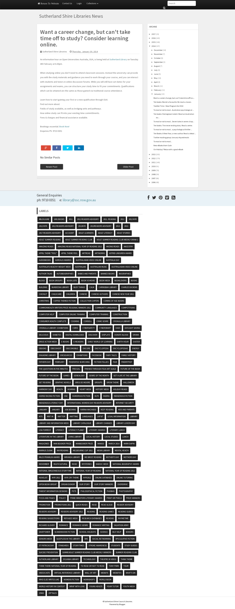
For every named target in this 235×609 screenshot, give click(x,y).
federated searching (79, 362)
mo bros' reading (93, 457)
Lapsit (100, 416)
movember (44, 464)
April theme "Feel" (48, 253)
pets (74, 491)
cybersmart (105, 328)
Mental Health (122, 450)
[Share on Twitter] (68, 147)
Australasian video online (89, 260)
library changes (104, 423)
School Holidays (87, 532)
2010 (153, 166)
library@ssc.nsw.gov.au (79, 200)
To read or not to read (92, 566)
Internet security (125, 403)
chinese (83, 294)
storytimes (78, 545)
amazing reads (46, 246)
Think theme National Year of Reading (57, 566)
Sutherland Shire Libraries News (71, 16)
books (134, 280)
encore (86, 348)
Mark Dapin (129, 443)
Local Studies (111, 436)
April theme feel (69, 253)
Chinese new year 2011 (123, 294)
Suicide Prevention (48, 552)
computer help (46, 314)
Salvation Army (121, 525)
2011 (153, 162)
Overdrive (123, 484)
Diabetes (57, 334)
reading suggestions (49, 518)
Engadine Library (47, 355)
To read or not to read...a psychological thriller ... (172, 129)
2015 (153, 42)
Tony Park (114, 566)
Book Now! (64, 126)
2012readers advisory (100, 226)
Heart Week (85, 389)
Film (115, 362)
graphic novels (63, 382)
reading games (106, 511)
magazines (44, 443)
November (158, 54)
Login (79, 3)
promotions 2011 (63, 504)
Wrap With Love (77, 586)
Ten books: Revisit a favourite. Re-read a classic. (172, 102)
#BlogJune (44, 219)
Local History (93, 436)
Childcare (56, 294)
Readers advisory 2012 (72, 511)
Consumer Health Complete (52, 321)
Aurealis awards (63, 260)
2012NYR (82, 226)
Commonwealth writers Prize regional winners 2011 (65, 307)
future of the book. (49, 375)
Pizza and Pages (47, 498)
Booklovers (120, 280)
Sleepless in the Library (68, 538)
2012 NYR (133, 219)
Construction (120, 314)
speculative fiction (125, 538)
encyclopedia (102, 348)
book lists (72, 280)
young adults (95, 586)
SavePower (44, 532)
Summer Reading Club (126, 552)
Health (59, 389)
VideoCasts (44, 572)
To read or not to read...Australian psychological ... (173, 110)
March (156, 86)
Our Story (84, 484)
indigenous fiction (123, 396)
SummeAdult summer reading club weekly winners (86, 552)
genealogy (79, 375)
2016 (153, 38)
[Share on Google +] (46, 147)
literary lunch (117, 430)
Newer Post (51, 166)
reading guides (125, 511)
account (69, 233)
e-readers (78, 341)
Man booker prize (62, 443)
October (157, 58)
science (104, 532)
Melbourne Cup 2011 (83, 450)
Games (66, 375)
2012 (153, 158)
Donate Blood (121, 334)
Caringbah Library (108, 287)
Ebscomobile (72, 348)
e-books (65, 341)
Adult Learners (86, 233)
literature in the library (51, 436)
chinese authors (99, 294)
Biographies (125, 273)
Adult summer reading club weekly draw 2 (117, 239)
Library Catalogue (82, 423)
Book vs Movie (88, 280)
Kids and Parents (126, 409)
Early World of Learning (100, 341)
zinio (41, 593)
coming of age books (113, 300)
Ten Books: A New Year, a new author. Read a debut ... (174, 133)
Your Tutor (113, 586)
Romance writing (101, 525)
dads (118, 328)
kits (41, 416)
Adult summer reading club (78, 239)
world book (105, 579)
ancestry (128, 246)
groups (98, 382)
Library (133, 416)
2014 (153, 46)
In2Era (106, 396)
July (155, 70)
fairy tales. (111, 355)
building (43, 287)
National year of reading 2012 (120, 470)
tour (126, 566)
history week (102, 389)
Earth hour (123, 341)
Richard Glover (47, 525)
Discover (92, 334)
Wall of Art (90, 572)
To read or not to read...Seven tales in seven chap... (173, 121)
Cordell (88, 321)
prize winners (133, 498)
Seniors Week (45, 538)
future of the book (130, 369)
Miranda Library (72, 457)
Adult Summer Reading (50, 239)
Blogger (122, 604)
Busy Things (79, 287)
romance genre (80, 525)
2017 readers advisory (50, 233)
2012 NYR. (43, 226)
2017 (153, 34)
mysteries (86, 464)
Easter (136, 341)
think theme (127, 559)
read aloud (107, 504)
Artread (86, 253)
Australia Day (112, 260)
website (104, 572)
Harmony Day (45, 389)
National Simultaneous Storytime (55, 470)
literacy (60, 430)
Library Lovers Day (125, 423)
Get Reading (45, 382)
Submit (164, 8)
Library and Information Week (54, 423)
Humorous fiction (81, 396)
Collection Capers (89, 300)
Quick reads (81, 504)
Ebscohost (56, 348)
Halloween (128, 382)
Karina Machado (88, 409)
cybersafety (88, 328)
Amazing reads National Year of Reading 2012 (80, 246)
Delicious (43, 334)
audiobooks (45, 260)
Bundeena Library (60, 287)
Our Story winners (103, 484)
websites (117, 572)
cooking (75, 321)
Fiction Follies (101, 362)
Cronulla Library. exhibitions (53, 328)
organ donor (68, 484)
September (158, 62)
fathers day (45, 362)
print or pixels (114, 498)
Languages (87, 416)
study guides (131, 545)
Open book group (48, 484)
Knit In (50, 416)
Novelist (43, 477)
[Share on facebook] (56, 147)
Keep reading (107, 409)
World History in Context (52, 586)
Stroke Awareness (98, 545)
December (158, 50)
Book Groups (55, 280)
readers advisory (47, 511)
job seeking (70, 409)
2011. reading (109, 219)
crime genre (102, 321)
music (74, 464)
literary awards (97, 430)
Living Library (75, 436)
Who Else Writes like (49, 579)
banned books (107, 273)
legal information (117, 416)
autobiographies (65, 273)
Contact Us (67, 3)
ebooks (42, 348)
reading (91, 511)
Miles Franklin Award (49, 457)
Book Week (104, 280)
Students (115, 545)
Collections (91, 3)
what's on (130, 572)
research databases (92, 518)
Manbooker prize (84, 443)
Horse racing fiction (49, 396)
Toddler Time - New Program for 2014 (168, 106)
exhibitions (82, 355)
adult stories (123, 233)
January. (56, 409)
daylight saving (132, 328)
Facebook (97, 355)
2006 (153, 182)
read (94, 504)
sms (86, 538)
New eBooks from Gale (162, 145)
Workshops (89, 579)
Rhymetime (123, 518)
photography (126, 491)
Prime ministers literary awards (86, 498)
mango (101, 443)
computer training (98, 314)
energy (135, 348)
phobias (110, 491)
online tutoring (124, 477)
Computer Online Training (72, 314)
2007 (153, 178)
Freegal (76, 369)
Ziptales (52, 593)
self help (116, 532)
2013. (126, 226)
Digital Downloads (75, 334)
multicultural (60, 464)
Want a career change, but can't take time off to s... (174, 98)
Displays (106, 334)
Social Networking (101, 538)
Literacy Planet (76, 430)
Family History (128, 355)
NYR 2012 (56, 477)
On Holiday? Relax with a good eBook (168, 149)
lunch (125, 436)
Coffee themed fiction (64, 300)
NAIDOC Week (102, 464)
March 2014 (114, 443)
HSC (66, 396)
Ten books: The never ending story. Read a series (172, 125)
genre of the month (99, 375)
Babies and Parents (87, 273)
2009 (153, 170)
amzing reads (112, 246)
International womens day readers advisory (89, 403)
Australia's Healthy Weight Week (55, 266)
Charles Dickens (129, 287)
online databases (103, 477)
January (157, 94)
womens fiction (71, 579)
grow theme (113, 382)
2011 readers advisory (88, 219)
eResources (66, 355)
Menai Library (103, 450)
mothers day (130, 457)
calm (91, 287)
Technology (89, 559)
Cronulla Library (121, 321)
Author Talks (45, 273)
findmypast (126, 362)
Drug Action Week (48, 341)
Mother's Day (112, 457)
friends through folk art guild (100, 369)
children (70, 294)
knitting (74, 416)
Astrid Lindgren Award (120, 253)
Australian (80, 266)
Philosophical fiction (91, 491)
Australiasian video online (124, 266)
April (156, 82)
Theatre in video (108, 559)
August (157, 66)
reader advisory (125, 504)
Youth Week (129, 586)
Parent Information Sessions (53, 491)
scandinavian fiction (65, 532)
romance (63, 525)
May (155, 78)
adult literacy (105, 233)
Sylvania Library (71, 559)
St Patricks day (46, 545)
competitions (128, 307)
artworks (100, 253)
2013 (153, 154)
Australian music (98, 266)
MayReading (62, 450)
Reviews (110, 518)
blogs (42, 280)
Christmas (44, 300)
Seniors (129, 532)
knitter (61, 416)
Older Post (128, 166)
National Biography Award (126, 464)
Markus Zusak (45, 450)
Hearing (71, 389)
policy (62, 498)
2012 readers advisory (63, 226)
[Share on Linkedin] (79, 147)
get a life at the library (125, 375)
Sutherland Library (118, 59)
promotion (44, 504)
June (156, 74)
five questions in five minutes (53, 369)
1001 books (59, 219)
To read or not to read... (162, 141)
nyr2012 (87, 477)
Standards (63, 545)
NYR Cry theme (71, 477)
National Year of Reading (88, 470)
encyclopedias (120, 348)
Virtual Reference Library (67, 572)
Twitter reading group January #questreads (171, 137)
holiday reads (120, 389)
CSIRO (75, 328)
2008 (153, 174)
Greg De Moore (82, 382)
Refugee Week (71, 518)
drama (136, 334)
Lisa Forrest (45, 430)
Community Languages (106, 307)
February (157, 90)
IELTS (97, 396)
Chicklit (43, 294)
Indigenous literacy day (51, 403)
